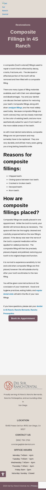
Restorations (23, 25)
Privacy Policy (37, 486)
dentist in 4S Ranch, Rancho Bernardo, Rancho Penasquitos (22, 309)
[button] (41, 9)
